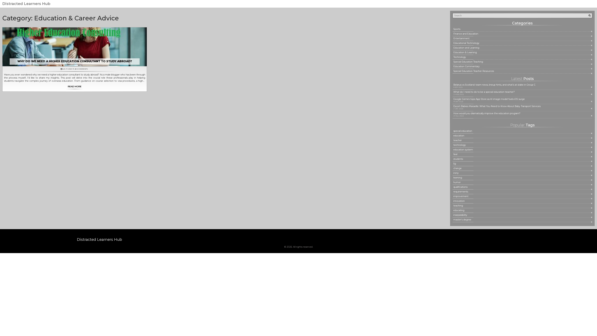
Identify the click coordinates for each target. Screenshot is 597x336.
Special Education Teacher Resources (473, 71)
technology (459, 145)
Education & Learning (465, 52)
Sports (456, 29)
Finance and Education (465, 34)
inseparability (460, 215)
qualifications (460, 187)
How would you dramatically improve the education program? (486, 113)
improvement (460, 196)
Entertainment (461, 38)
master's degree (462, 220)
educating (458, 210)
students (458, 159)
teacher (457, 140)
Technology (459, 57)
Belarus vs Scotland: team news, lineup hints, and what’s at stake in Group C (494, 85)
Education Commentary (466, 66)
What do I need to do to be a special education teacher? (484, 92)
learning (457, 178)
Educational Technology (466, 43)
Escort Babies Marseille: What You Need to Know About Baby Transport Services (497, 106)
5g (454, 164)
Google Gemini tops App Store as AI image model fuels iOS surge (489, 99)
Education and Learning (466, 48)
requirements (460, 192)
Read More (74, 86)
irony (456, 173)
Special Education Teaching (468, 62)
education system (463, 150)
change (457, 168)
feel (455, 154)
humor (457, 182)
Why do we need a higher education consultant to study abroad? (74, 61)
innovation (459, 201)
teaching (458, 206)
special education (462, 131)
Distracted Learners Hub (26, 4)
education (458, 136)
